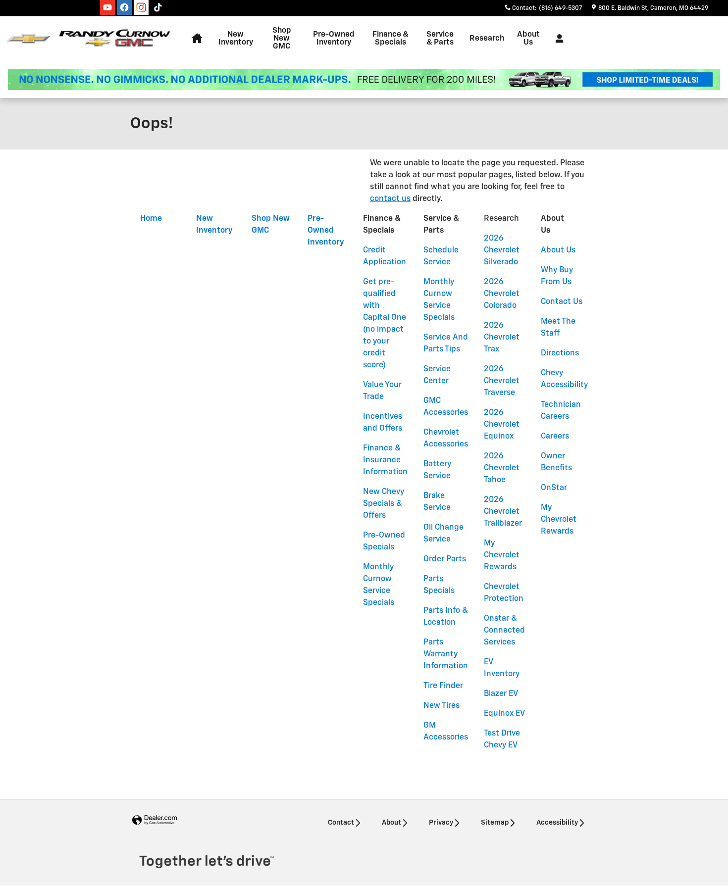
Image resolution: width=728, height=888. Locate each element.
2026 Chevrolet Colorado (502, 294)
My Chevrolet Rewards (502, 555)
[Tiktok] (158, 7)
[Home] (28, 39)
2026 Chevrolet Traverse (502, 381)
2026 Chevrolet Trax (502, 337)
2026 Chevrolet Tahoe (502, 468)
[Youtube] (107, 7)
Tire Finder (443, 686)
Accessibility (557, 822)
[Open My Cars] (557, 38)
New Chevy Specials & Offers (383, 504)
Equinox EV (504, 714)
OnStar (554, 488)
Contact (341, 822)
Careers (555, 437)
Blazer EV (501, 694)
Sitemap (495, 822)
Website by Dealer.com (154, 820)
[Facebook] (124, 7)
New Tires (441, 706)
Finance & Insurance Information (385, 460)
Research (486, 38)
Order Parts (444, 559)
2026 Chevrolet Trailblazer (503, 512)
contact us (390, 199)
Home (151, 219)
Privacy (441, 822)
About (391, 822)
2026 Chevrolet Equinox (502, 425)
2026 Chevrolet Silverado (502, 250)
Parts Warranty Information (445, 654)
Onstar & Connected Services (504, 630)
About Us (558, 250)
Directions (560, 353)
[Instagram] (141, 7)
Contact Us (561, 302)
